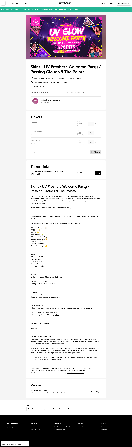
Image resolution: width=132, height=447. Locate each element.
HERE (56, 313)
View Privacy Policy (16, 444)
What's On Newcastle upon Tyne (37, 409)
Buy (98, 173)
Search (26, 3)
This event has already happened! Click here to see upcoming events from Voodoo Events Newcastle (39, 9)
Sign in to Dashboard (60, 429)
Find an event (34, 426)
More (33, 125)
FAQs (32, 432)
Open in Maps (95, 392)
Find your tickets (35, 429)
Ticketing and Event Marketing (62, 426)
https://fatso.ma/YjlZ (64, 208)
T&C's (89, 368)
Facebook (34, 328)
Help (55, 432)
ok (26, 443)
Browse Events (13, 3)
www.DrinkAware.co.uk (75, 373)
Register (111, 3)
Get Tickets (95, 152)
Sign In (103, 3)
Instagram (34, 326)
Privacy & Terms (82, 426)
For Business (122, 3)
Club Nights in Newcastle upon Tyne (60, 409)
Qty (91, 124)
